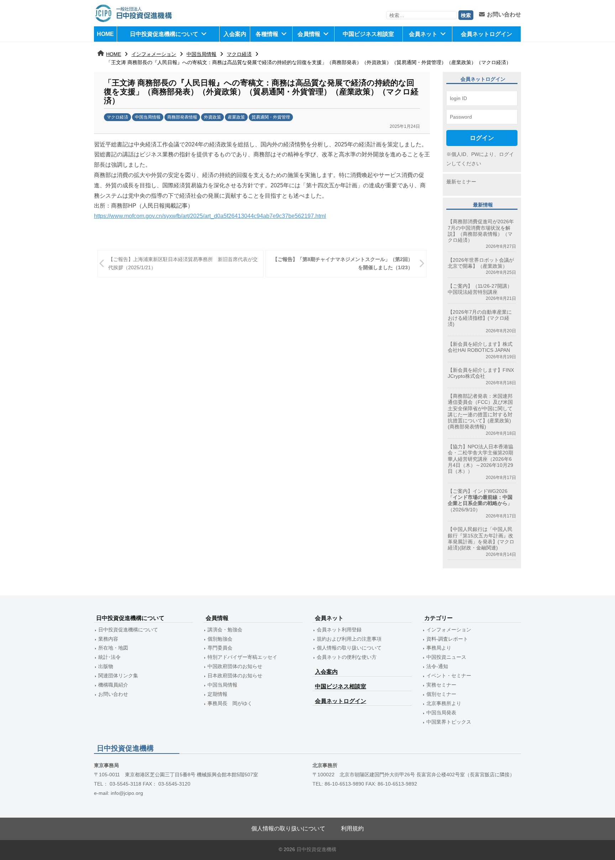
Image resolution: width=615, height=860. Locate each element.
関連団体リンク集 (118, 675)
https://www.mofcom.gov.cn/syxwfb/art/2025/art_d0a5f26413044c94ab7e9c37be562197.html (210, 216)
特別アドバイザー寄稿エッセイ (242, 657)
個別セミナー (441, 694)
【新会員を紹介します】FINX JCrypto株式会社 (481, 373)
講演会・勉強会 (224, 629)
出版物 (105, 666)
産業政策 (236, 117)
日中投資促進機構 (316, 849)
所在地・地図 (113, 648)
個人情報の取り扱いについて (349, 648)
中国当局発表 (441, 712)
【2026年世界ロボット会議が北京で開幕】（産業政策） (481, 263)
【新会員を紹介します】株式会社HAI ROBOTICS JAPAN (480, 347)
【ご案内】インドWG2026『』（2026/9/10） (480, 500)
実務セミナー (441, 685)
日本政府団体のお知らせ (234, 675)
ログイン (482, 137)
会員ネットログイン (486, 34)
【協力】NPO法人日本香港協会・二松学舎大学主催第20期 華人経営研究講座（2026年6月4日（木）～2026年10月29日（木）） (480, 459)
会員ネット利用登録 (339, 629)
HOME (105, 34)
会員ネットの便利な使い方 (347, 657)
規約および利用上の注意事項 (349, 639)
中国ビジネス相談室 (368, 34)
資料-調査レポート (447, 639)
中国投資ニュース (446, 657)
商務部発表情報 (182, 117)
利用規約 (352, 828)
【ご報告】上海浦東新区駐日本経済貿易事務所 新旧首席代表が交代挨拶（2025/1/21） (183, 263)
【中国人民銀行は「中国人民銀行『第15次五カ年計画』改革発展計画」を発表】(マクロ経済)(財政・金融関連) (481, 538)
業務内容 (108, 639)
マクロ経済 (239, 54)
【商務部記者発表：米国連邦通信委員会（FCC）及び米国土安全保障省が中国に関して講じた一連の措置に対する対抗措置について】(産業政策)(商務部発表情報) (480, 411)
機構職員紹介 (113, 685)
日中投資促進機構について (164, 34)
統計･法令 (109, 657)
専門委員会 (219, 648)
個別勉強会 (219, 639)
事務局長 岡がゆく (229, 703)
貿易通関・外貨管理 (271, 117)
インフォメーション (153, 54)
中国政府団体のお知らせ (234, 666)
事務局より (438, 648)
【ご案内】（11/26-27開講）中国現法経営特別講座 (480, 289)
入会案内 (235, 34)
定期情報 (217, 694)
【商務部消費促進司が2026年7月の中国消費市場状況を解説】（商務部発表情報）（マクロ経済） (481, 231)
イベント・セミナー (448, 675)
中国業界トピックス (448, 722)
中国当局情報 (201, 54)
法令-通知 (437, 666)
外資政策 (212, 117)
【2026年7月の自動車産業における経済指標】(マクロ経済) (480, 318)
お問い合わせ (504, 14)
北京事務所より (443, 703)
